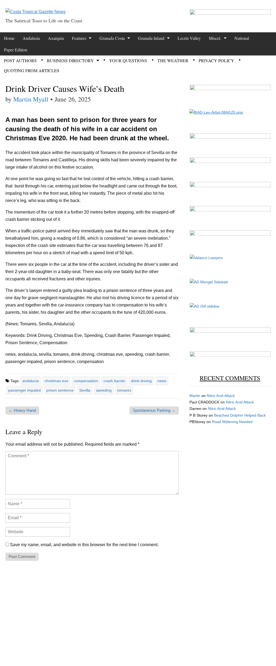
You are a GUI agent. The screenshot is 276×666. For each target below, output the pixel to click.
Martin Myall (30, 99)
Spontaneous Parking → (154, 410)
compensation (86, 381)
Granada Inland (151, 38)
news (161, 381)
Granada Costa (112, 38)
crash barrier (114, 381)
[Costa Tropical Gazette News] (35, 7)
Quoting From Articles (31, 70)
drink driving (141, 381)
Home (9, 38)
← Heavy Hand (22, 410)
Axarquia (56, 38)
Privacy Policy (216, 60)
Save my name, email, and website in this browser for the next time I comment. (84, 544)
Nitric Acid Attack (221, 395)
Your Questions (128, 60)
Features (79, 38)
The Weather (172, 60)
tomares (124, 390)
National (241, 38)
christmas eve (56, 381)
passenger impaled (24, 390)
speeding (104, 390)
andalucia (30, 381)
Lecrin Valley (189, 38)
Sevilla (84, 390)
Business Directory (70, 60)
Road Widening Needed (232, 422)
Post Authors (20, 60)
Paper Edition (15, 50)
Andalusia (31, 38)
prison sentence (60, 390)
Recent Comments (230, 378)
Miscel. (215, 38)
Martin (194, 395)
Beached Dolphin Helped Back (240, 415)
